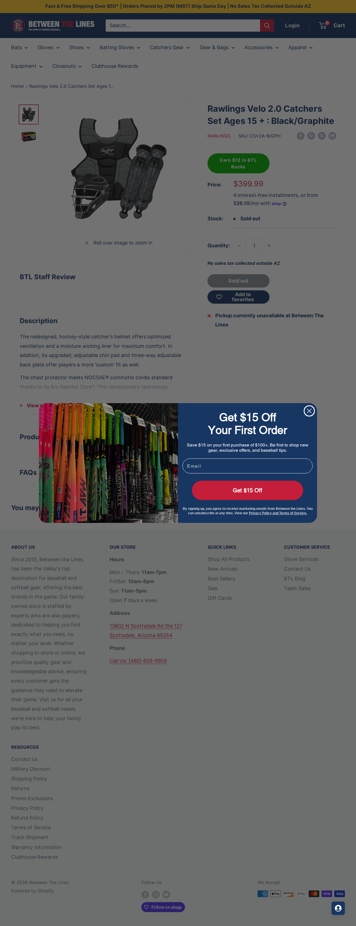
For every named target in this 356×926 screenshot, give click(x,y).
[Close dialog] (309, 411)
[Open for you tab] (338, 908)
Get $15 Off (247, 490)
